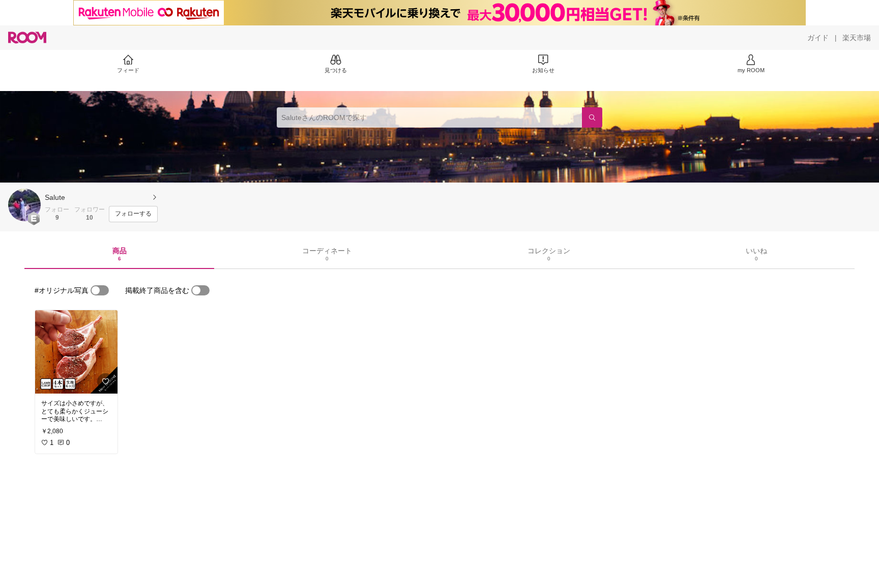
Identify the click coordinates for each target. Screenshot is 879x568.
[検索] (592, 117)
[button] (24, 205)
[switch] (100, 290)
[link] (76, 352)
